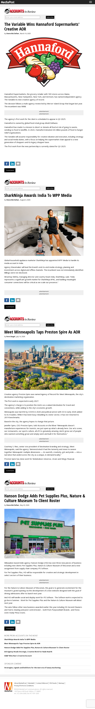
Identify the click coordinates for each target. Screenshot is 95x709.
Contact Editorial (42, 683)
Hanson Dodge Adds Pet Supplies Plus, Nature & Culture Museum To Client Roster (36, 648)
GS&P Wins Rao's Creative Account (18, 656)
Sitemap (61, 683)
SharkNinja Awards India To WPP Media (20, 639)
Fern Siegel (10, 336)
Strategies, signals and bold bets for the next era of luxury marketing (32, 668)
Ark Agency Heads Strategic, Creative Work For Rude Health (28, 652)
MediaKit (31, 683)
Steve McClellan (12, 33)
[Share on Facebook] (6, 164)
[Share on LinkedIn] (12, 164)
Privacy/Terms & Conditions (24, 686)
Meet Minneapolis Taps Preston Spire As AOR (22, 643)
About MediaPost (20, 683)
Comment (10, 170)
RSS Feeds (53, 683)
